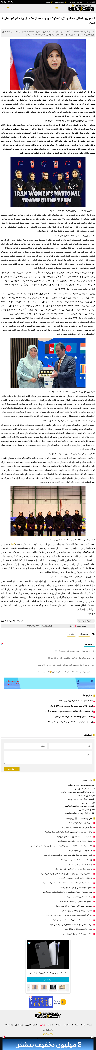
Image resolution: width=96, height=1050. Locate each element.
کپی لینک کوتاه (86, 621)
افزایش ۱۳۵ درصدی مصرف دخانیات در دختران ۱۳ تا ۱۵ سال (71, 706)
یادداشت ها (48, 1029)
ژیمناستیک (84, 634)
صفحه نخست (86, 1024)
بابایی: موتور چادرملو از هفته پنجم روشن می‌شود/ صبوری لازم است (68, 855)
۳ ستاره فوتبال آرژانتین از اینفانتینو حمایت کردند (75, 841)
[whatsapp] (10, 621)
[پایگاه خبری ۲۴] (81, 11)
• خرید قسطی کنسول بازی (84, 788)
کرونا (12, 544)
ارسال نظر (11, 769)
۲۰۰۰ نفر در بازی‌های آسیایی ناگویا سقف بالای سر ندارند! (72, 920)
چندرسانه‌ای (8, 1024)
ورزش (71, 626)
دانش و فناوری (32, 1024)
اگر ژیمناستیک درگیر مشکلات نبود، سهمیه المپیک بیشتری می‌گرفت (69, 711)
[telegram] (22, 621)
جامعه (59, 1024)
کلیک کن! (48, 979)
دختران (71, 634)
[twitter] (14, 621)
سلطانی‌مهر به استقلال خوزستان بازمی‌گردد (77, 933)
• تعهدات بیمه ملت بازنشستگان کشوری (79, 806)
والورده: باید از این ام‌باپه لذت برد (80, 864)
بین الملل (19, 1024)
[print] (2, 621)
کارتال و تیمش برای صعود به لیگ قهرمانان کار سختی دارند (71, 924)
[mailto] (6, 621)
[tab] (87, 818)
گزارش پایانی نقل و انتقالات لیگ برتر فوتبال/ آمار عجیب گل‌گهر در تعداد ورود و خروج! (61, 846)
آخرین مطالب (86, 818)
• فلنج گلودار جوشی (87, 809)
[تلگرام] (8, 2)
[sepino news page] (49, 688)
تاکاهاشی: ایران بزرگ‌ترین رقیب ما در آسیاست (75, 878)
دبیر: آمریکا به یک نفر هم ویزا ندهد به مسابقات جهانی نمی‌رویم (69, 915)
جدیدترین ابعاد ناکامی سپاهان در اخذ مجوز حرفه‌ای (73, 906)
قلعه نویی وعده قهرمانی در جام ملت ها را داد (76, 901)
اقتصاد (67, 1024)
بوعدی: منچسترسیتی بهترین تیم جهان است (76, 887)
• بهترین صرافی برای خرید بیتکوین (81, 785)
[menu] (57, 8)
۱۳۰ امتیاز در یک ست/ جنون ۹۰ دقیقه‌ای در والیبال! (74, 836)
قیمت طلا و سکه (59, 2)
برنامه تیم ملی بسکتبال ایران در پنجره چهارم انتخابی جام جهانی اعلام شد (66, 873)
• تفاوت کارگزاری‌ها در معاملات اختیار (80, 813)
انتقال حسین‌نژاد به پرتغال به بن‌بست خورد (76, 910)
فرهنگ (51, 1024)
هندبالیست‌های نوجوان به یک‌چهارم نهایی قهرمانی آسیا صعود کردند (67, 892)
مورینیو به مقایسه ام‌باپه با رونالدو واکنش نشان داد (74, 869)
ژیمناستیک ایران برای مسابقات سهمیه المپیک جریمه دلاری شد (70, 721)
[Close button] (92, 1037)
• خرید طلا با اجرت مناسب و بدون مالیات (78, 792)
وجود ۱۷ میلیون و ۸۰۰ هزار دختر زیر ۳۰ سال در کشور (74, 716)
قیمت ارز (48, 2)
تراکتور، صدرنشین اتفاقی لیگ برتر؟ (79, 896)
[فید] (11, 2)
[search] (8, 8)
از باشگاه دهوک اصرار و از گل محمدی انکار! (76, 859)
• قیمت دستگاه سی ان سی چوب (81, 799)
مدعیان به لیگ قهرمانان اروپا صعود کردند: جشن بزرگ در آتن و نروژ (67, 883)
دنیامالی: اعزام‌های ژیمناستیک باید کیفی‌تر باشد (76, 700)
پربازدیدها (70, 818)
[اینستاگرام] (5, 2)
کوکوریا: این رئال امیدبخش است (80, 822)
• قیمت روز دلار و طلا (86, 795)
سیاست (75, 1024)
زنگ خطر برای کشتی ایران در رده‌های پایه (77, 827)
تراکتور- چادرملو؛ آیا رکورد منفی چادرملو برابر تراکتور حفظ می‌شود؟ (68, 832)
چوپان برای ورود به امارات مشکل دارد (78, 929)
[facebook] (18, 620)
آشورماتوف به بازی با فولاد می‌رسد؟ (79, 850)
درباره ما (72, 2)
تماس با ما (79, 2)
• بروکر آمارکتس (88, 802)
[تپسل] (3, 1037)
